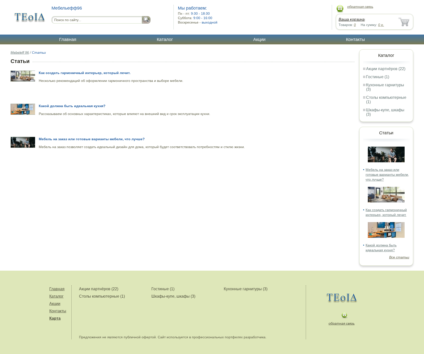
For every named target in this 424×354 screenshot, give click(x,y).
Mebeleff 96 (20, 52)
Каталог (165, 39)
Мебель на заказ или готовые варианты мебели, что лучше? (387, 174)
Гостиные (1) (377, 77)
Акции (259, 39)
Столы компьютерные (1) (102, 296)
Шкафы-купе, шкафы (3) (173, 296)
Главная (67, 39)
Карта (55, 318)
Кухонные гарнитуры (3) (245, 289)
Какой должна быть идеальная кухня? (72, 106)
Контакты (355, 39)
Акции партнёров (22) (385, 69)
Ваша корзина (352, 19)
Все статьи (399, 257)
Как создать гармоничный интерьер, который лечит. (85, 73)
